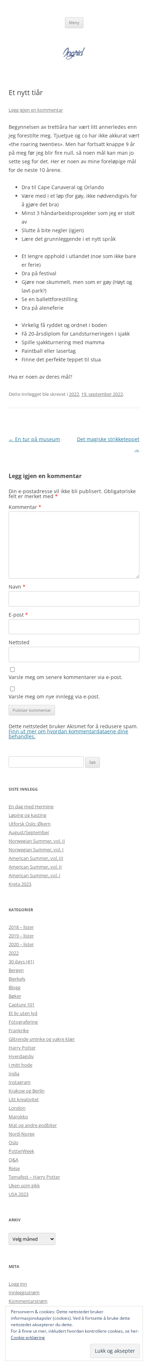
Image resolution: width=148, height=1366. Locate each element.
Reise (14, 1168)
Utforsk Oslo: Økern (30, 823)
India (14, 1073)
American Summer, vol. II (35, 867)
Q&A (13, 1159)
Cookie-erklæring (28, 1337)
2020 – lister (21, 944)
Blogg (14, 987)
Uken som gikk (24, 1185)
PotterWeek (21, 1151)
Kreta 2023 (20, 884)
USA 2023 (18, 1194)
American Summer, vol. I (34, 875)
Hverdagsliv (21, 1056)
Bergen (16, 970)
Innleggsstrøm (24, 1292)
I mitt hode (20, 1065)
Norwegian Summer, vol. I (36, 849)
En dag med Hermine (31, 806)
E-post (18, 614)
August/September (29, 832)
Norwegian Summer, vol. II (37, 841)
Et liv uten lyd (23, 1013)
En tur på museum (34, 439)
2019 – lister (21, 935)
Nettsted (19, 642)
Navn (17, 586)
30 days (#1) (21, 961)
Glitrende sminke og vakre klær (42, 1039)
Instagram (20, 1082)
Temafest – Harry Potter (34, 1177)
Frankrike (19, 1030)
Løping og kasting (27, 815)
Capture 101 (21, 1004)
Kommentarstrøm (28, 1301)
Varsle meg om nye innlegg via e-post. (54, 696)
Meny (74, 22)
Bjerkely (17, 979)
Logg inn (18, 1284)
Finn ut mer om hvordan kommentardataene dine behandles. (68, 734)
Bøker (15, 996)
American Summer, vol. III (36, 858)
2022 (74, 394)
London (17, 1108)
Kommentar (25, 507)
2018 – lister (21, 927)
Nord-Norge (21, 1134)
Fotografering (23, 1022)
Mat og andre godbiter (33, 1125)
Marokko (18, 1116)
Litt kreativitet (24, 1099)
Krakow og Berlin (27, 1090)
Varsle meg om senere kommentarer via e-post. (65, 677)
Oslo (13, 1142)
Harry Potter (22, 1047)
